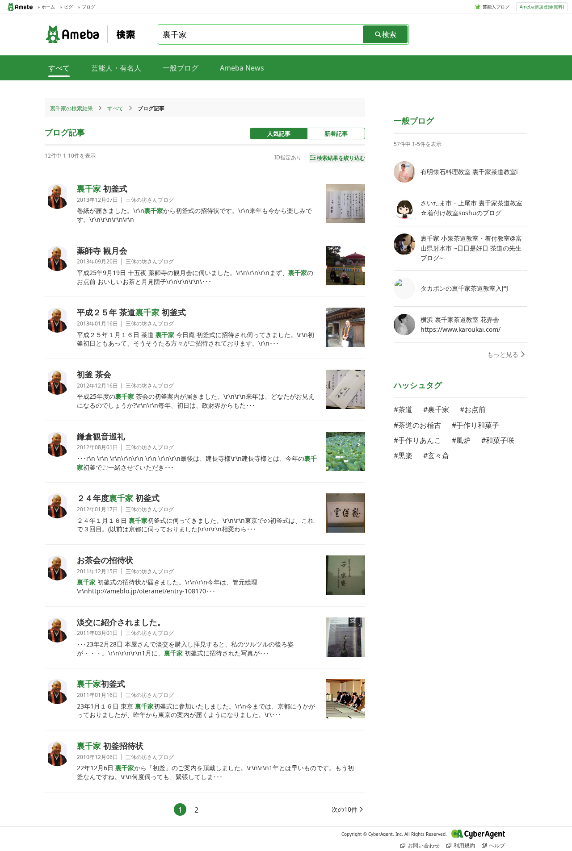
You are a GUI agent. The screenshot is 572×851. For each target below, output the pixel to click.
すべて (115, 108)
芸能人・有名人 (116, 68)
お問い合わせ (424, 845)
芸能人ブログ (496, 7)
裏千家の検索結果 (71, 108)
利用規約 (464, 845)
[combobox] (261, 34)
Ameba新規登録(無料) (542, 7)
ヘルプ (497, 845)
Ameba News (242, 68)
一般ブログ (180, 68)
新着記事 (336, 133)
